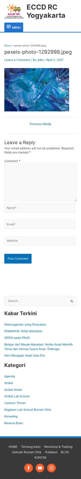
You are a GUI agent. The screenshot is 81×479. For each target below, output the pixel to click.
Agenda (9, 376)
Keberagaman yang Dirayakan (25, 324)
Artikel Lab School (16, 396)
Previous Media (40, 124)
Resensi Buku (13, 423)
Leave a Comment (17, 60)
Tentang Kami (30, 446)
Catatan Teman (15, 403)
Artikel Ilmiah (13, 389)
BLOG (65, 452)
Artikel (8, 383)
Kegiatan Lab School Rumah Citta (27, 409)
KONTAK (40, 457)
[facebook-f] (29, 468)
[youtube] (41, 468)
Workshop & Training (58, 446)
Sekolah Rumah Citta (26, 452)
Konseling (10, 416)
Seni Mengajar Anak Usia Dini (24, 355)
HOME (13, 446)
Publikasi (51, 452)
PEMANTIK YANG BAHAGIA (23, 331)
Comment (12, 161)
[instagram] (52, 468)
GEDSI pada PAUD (17, 337)
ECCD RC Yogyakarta (46, 11)
